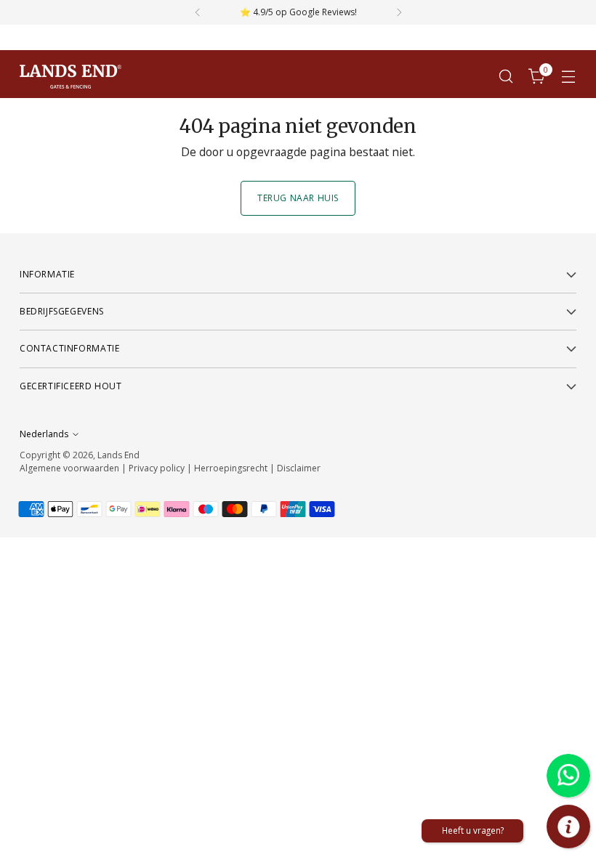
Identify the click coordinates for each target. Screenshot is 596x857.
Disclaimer (299, 468)
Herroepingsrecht (232, 468)
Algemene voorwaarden (69, 468)
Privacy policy (157, 468)
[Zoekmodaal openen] (506, 77)
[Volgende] (399, 12)
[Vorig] (198, 12)
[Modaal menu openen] (569, 77)
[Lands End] (70, 77)
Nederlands (44, 434)
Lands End (118, 455)
